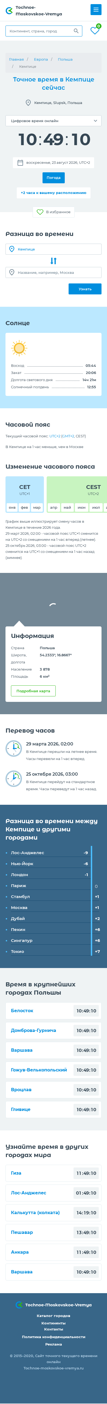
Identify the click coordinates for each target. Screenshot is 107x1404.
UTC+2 (54, 436)
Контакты (53, 1329)
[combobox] (43, 31)
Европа (41, 59)
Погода (54, 177)
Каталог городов (53, 1315)
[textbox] (43, 31)
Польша (65, 59)
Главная (16, 59)
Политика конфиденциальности (53, 1337)
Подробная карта (33, 691)
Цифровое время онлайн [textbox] (34, 121)
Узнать (85, 289)
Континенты (53, 1323)
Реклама (53, 1344)
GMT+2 (68, 436)
